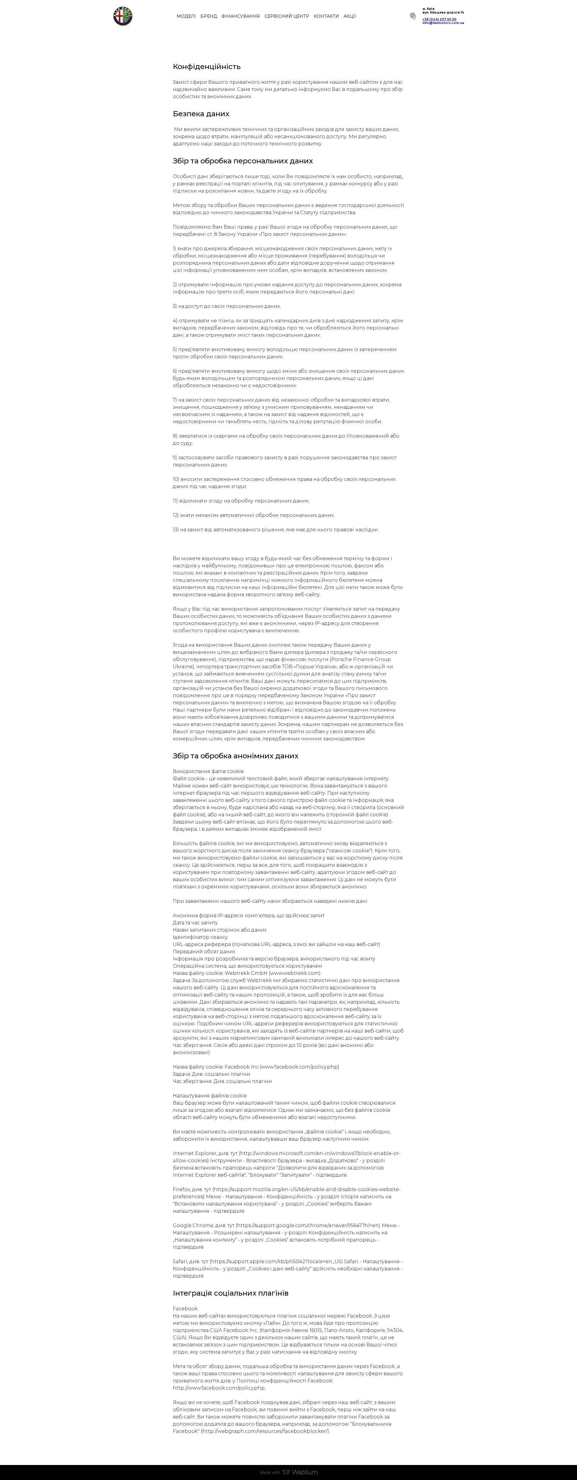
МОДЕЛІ (186, 16)
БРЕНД (208, 16)
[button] (412, 16)
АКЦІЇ (349, 16)
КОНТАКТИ (326, 16)
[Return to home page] (123, 16)
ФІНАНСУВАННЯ (240, 16)
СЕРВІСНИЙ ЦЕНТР (286, 16)
